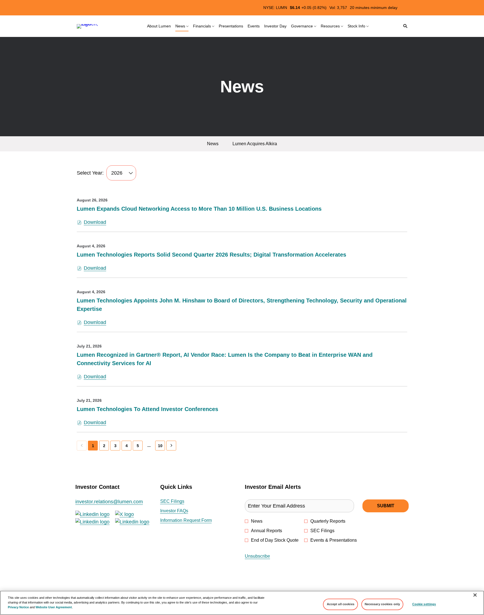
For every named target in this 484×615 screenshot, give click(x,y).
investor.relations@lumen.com (109, 501)
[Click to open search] (404, 26)
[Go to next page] (171, 445)
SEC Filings (179, 502)
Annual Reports (266, 530)
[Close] (475, 595)
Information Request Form (193, 521)
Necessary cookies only (382, 604)
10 (160, 445)
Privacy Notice (18, 607)
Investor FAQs (181, 511)
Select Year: (90, 173)
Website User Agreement (54, 607)
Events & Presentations (333, 540)
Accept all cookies (340, 604)
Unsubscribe (257, 556)
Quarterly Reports (327, 521)
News (256, 521)
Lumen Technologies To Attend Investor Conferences (147, 409)
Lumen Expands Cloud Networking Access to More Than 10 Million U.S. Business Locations (199, 209)
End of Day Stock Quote (275, 540)
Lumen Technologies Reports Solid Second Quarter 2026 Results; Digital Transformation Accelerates (211, 255)
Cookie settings (424, 604)
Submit (385, 505)
